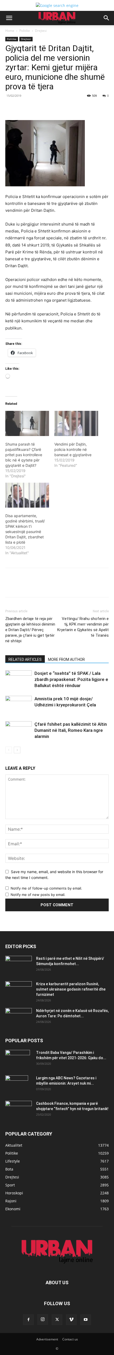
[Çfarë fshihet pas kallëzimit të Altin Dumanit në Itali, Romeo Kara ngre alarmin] (18, 730)
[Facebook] (27, 107)
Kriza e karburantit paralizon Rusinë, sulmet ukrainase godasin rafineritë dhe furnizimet (71, 989)
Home (9, 30)
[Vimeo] (71, 1319)
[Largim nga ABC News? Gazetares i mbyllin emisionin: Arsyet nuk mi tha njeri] (16, 1084)
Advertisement (47, 1339)
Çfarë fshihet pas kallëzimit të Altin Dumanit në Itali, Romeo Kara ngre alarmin (70, 730)
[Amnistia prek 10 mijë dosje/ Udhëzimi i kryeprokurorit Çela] (18, 705)
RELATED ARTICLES (25, 659)
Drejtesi (41, 30)
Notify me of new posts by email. (38, 894)
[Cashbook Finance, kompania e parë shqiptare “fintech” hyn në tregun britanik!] (18, 1105)
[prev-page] (8, 750)
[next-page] (17, 750)
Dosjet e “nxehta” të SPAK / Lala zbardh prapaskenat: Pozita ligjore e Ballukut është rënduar (71, 679)
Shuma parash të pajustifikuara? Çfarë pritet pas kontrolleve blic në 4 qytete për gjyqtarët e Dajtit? (23, 455)
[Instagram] (42, 1319)
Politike (24, 30)
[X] (39, 107)
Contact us (70, 1339)
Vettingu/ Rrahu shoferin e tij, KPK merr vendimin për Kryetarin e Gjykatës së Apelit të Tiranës (83, 627)
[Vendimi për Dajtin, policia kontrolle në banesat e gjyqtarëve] (76, 423)
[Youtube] (85, 1319)
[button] (9, 18)
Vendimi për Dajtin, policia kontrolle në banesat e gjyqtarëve (72, 449)
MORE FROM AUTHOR (66, 659)
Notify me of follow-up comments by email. (46, 888)
